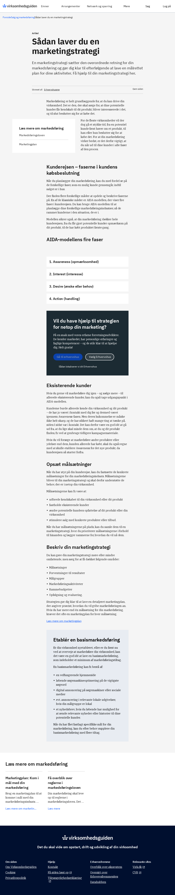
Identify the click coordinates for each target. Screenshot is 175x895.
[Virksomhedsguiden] (20, 6)
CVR (135, 872)
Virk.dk (137, 867)
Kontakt (53, 867)
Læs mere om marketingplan (64, 621)
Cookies (10, 872)
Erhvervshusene (52, 89)
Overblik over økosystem (106, 867)
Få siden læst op (58, 872)
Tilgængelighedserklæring (65, 878)
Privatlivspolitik (15, 878)
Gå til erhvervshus (68, 357)
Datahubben (98, 882)
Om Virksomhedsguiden (21, 867)
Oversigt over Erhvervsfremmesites (104, 874)
